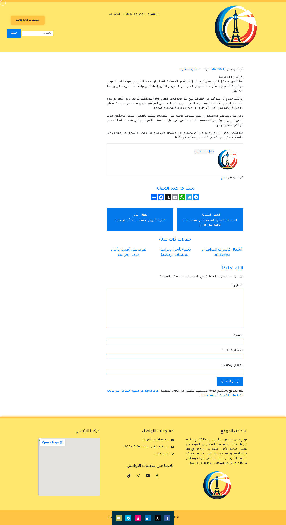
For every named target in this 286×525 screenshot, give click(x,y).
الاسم (238, 335)
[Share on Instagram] (138, 518)
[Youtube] (147, 475)
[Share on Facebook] (167, 518)
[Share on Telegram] (128, 518)
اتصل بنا (114, 14)
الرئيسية (153, 14)
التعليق (237, 285)
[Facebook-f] (157, 475)
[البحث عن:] (37, 33)
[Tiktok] (128, 475)
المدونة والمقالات (134, 14)
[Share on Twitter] (158, 518)
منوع (224, 178)
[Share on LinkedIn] (148, 518)
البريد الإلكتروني (232, 350)
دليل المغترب (188, 69)
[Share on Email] (119, 518)
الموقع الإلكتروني (232, 365)
